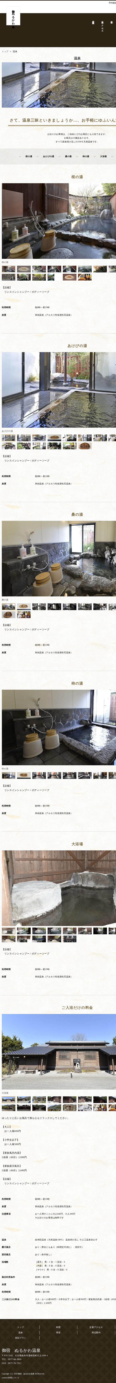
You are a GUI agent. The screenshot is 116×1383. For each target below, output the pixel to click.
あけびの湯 (48, 156)
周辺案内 (96, 1332)
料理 (58, 1327)
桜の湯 (29, 156)
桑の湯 (68, 156)
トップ (20, 1327)
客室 (58, 1332)
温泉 (20, 1332)
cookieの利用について (10, 1378)
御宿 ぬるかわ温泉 (21, 1350)
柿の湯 (86, 156)
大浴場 (103, 156)
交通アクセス (96, 1327)
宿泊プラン (20, 1338)
